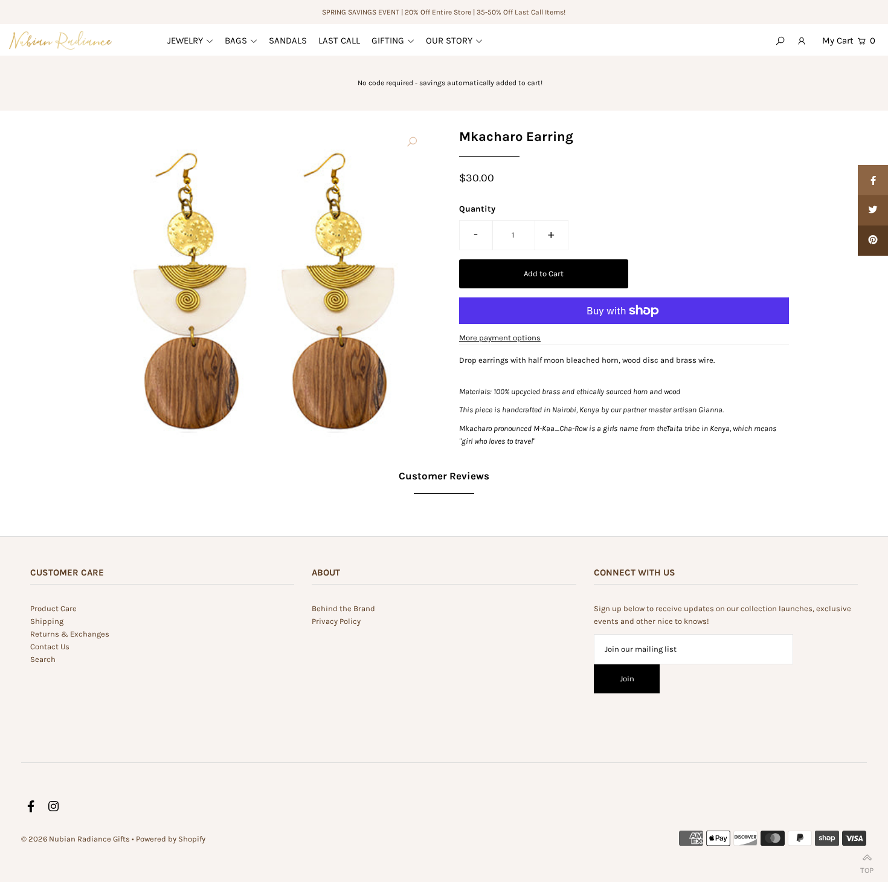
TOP (867, 868)
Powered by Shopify (170, 838)
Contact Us (49, 646)
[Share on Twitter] (873, 210)
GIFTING (388, 40)
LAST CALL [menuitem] (339, 40)
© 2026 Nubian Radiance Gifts (75, 838)
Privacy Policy (336, 621)
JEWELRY (185, 40)
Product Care (53, 608)
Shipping (46, 621)
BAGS (236, 40)
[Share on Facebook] (873, 180)
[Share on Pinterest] (873, 240)
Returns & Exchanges (69, 633)
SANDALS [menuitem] (288, 40)
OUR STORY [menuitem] (449, 40)
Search (43, 659)
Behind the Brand (343, 608)
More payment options (500, 337)
